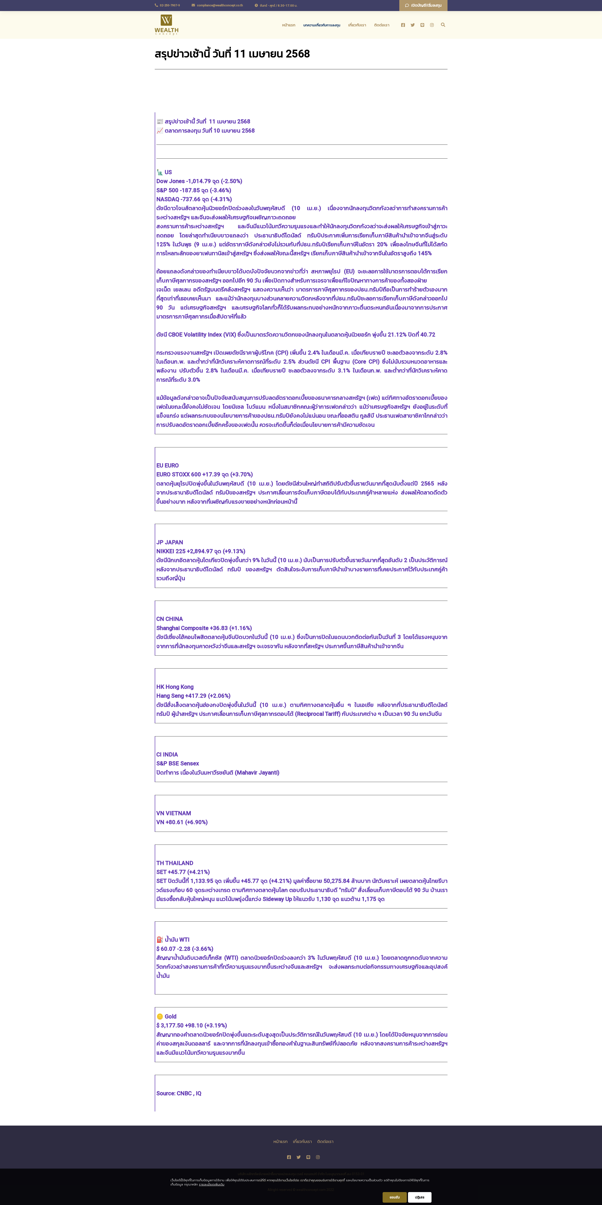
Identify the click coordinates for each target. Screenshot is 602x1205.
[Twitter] (412, 25)
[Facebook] (403, 25)
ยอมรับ (395, 1197)
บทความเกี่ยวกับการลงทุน (321, 25)
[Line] (422, 25)
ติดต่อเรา (381, 25)
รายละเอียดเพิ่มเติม (211, 1184)
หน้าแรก (288, 25)
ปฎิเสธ (419, 1197)
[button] (423, 5)
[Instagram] (432, 25)
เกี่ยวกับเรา (357, 25)
